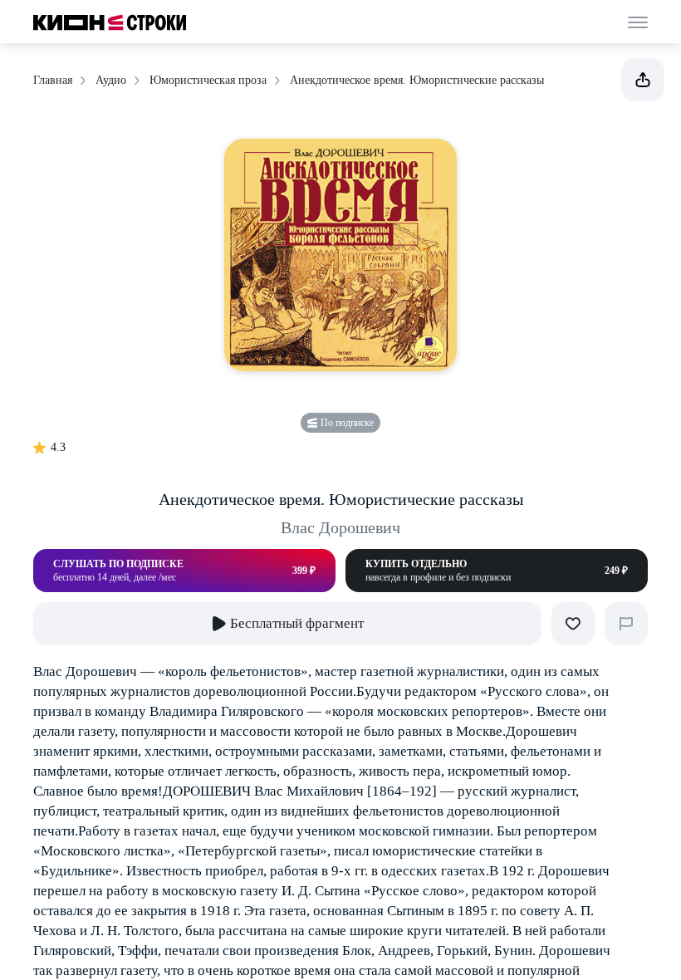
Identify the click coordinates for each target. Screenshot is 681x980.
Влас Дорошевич (340, 527)
